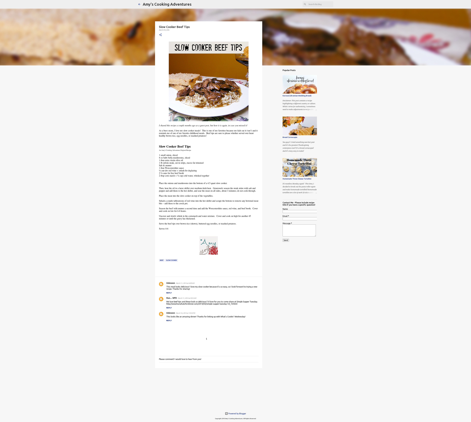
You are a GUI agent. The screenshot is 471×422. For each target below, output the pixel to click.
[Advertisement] (208, 389)
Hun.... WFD (171, 298)
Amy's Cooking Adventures (167, 4)
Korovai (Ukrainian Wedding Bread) (297, 96)
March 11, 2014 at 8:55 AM (187, 298)
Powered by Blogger (237, 413)
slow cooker (171, 260)
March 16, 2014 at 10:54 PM (185, 313)
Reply (169, 293)
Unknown (170, 283)
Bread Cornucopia (290, 137)
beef (161, 260)
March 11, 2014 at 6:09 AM (185, 283)
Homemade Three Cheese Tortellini (297, 179)
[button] (160, 35)
